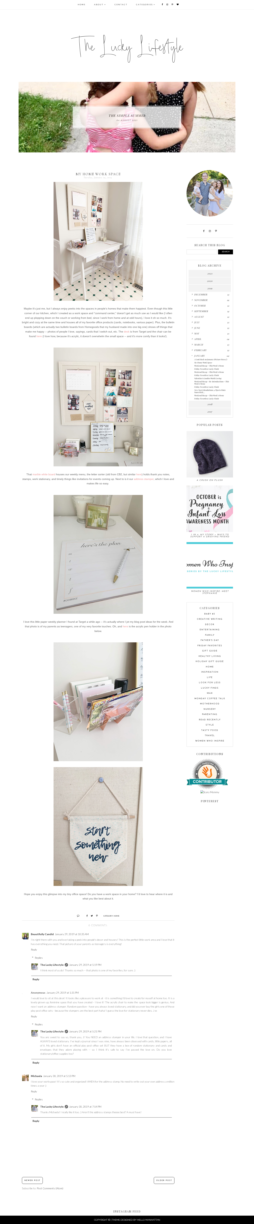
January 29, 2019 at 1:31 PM (62, 992)
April (197, 339)
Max (210, 693)
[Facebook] (162, 4)
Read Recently (210, 720)
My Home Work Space (203, 362)
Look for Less (210, 683)
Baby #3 (209, 614)
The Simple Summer (127, 115)
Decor (209, 625)
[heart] (178, 4)
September (201, 311)
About (99, 5)
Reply (34, 949)
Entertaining (210, 630)
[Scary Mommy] (209, 792)
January (199, 355)
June (197, 327)
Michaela (36, 1076)
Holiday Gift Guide (210, 662)
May (196, 333)
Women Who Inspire (209, 741)
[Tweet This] (90, 915)
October (200, 305)
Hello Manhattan (148, 1219)
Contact (121, 5)
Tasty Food (209, 730)
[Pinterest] (173, 4)
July (197, 322)
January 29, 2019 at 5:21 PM (85, 1031)
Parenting (209, 714)
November (201, 300)
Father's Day (210, 640)
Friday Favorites (209, 646)
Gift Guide (210, 651)
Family (210, 635)
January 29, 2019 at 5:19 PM (85, 964)
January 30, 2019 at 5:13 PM (59, 1076)
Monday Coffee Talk (209, 699)
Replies (39, 957)
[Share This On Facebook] (85, 915)
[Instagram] (167, 4)
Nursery (210, 709)
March (198, 344)
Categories (144, 5)
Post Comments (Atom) (50, 1188)
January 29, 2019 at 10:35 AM (72, 934)
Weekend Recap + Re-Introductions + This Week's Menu (211, 382)
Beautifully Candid (42, 934)
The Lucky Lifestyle (52, 964)
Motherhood (210, 704)
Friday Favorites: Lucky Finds (206, 369)
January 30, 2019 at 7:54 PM (85, 1106)
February (200, 350)
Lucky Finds (210, 688)
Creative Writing (210, 619)
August (199, 316)
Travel (210, 736)
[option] (127, 117)
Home (82, 5)
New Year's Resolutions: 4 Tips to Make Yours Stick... (210, 391)
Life (210, 678)
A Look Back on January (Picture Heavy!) (210, 359)
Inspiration (209, 672)
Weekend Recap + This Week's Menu (209, 365)
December (200, 294)
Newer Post (32, 1180)
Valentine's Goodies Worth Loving (207, 378)
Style (210, 725)
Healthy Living (210, 656)
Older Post (164, 1180)
